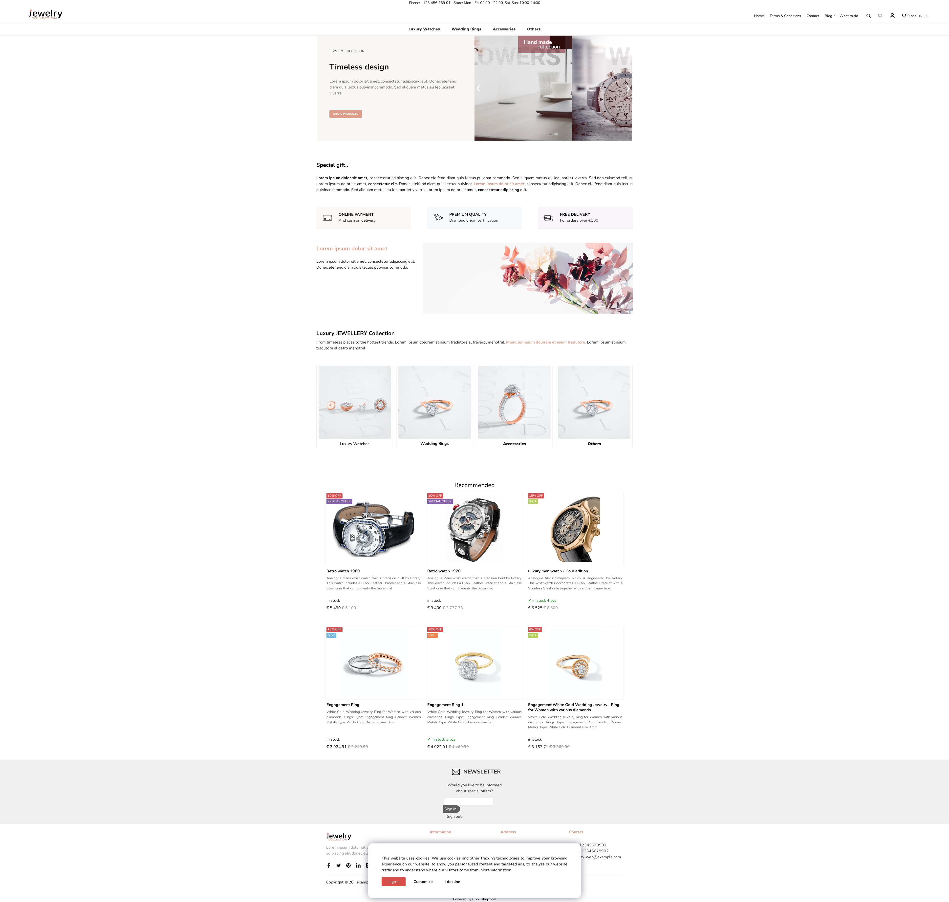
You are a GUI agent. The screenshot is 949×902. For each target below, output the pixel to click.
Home (759, 15)
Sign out (454, 816)
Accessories (504, 29)
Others (533, 29)
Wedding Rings (466, 29)
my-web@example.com (600, 857)
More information (495, 870)
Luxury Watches (424, 29)
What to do (849, 15)
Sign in (450, 809)
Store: (458, 2)
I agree (394, 881)
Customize (423, 881)
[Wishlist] (880, 16)
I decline (452, 881)
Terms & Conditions (785, 15)
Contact (813, 15)
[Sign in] (892, 15)
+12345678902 (594, 851)
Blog (828, 15)
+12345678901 (591, 845)
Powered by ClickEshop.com (474, 899)
